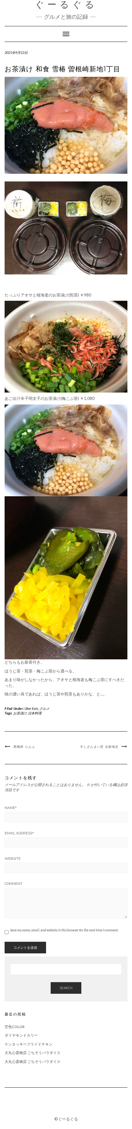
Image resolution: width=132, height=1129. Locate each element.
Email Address (19, 833)
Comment (13, 883)
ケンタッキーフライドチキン (28, 1044)
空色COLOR (15, 1026)
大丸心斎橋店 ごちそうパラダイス (32, 1052)
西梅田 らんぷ (24, 747)
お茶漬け (20, 713)
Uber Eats (31, 708)
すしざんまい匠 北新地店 (99, 747)
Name (11, 808)
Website (13, 858)
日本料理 (34, 713)
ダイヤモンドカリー (21, 1035)
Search (66, 988)
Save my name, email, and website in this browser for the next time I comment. (64, 930)
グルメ (44, 708)
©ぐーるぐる (66, 1118)
